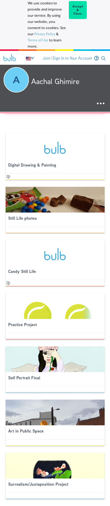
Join (46, 58)
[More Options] (101, 104)
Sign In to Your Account (72, 58)
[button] (103, 58)
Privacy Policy (44, 34)
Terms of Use (38, 40)
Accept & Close (77, 10)
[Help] (96, 58)
